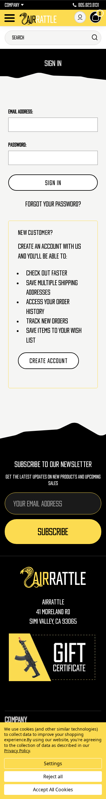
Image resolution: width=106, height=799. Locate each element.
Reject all (53, 776)
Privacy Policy (17, 750)
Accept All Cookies (53, 789)
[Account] (80, 17)
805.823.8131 (88, 5)
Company (12, 5)
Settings (53, 763)
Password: (17, 144)
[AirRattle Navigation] (9, 18)
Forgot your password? (53, 204)
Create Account (48, 361)
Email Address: (20, 111)
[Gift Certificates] (53, 657)
